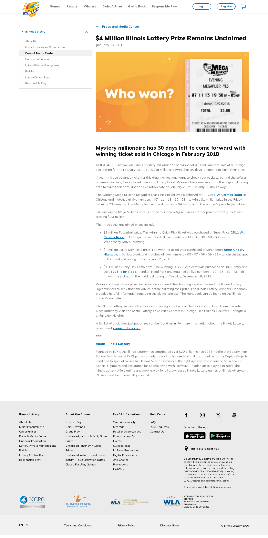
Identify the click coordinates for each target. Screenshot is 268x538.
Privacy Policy (126, 525)
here (172, 323)
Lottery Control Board (33, 455)
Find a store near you (204, 448)
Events (117, 441)
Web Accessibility (124, 422)
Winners (90, 6)
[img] (243, 6)
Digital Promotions (125, 455)
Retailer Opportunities (127, 431)
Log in (202, 6)
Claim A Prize (112, 6)
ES (26, 525)
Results (72, 6)
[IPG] (84, 508)
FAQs (153, 422)
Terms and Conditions (78, 525)
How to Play (73, 422)
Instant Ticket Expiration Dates (85, 460)
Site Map (118, 427)
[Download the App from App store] (195, 438)
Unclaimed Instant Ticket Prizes (86, 455)
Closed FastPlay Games (81, 464)
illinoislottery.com (126, 328)
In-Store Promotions (126, 450)
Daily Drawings (75, 427)
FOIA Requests (159, 427)
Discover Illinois (170, 525)
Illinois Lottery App (125, 436)
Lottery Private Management (37, 445)
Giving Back (137, 6)
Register (226, 6)
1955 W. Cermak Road (225, 195)
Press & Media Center (33, 436)
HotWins (119, 469)
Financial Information (32, 441)
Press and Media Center (120, 26)
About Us (25, 422)
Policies (24, 450)
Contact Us (157, 431)
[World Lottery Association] (136, 508)
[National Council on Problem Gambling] (38, 508)
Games (55, 6)
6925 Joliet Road (123, 272)
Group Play (73, 431)
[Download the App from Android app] (220, 438)
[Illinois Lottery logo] (31, 15)
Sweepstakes (121, 445)
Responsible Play (164, 6)
